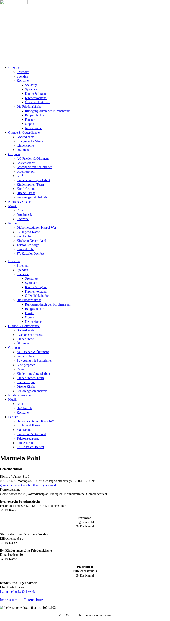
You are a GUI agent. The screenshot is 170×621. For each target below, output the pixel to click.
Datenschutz (33, 600)
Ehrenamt (23, 72)
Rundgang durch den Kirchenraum (47, 111)
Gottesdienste (25, 137)
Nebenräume (33, 128)
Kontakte (23, 80)
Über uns (14, 67)
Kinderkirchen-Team (30, 184)
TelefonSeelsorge (28, 245)
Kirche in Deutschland (31, 240)
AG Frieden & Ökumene (33, 158)
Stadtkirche (24, 236)
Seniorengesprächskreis (32, 197)
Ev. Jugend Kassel (29, 232)
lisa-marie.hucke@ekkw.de (17, 591)
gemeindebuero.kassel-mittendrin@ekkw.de (28, 485)
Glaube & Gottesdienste (24, 132)
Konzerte (23, 219)
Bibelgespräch (26, 171)
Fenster (29, 119)
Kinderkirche (25, 145)
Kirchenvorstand (36, 98)
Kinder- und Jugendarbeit (33, 180)
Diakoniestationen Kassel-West (37, 227)
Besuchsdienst (26, 163)
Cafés (20, 175)
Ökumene (23, 150)
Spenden (22, 76)
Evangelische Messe (30, 141)
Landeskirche (25, 249)
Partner (13, 223)
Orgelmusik (24, 214)
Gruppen (14, 154)
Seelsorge (31, 85)
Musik (12, 206)
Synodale (31, 89)
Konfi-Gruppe (26, 188)
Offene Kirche (26, 193)
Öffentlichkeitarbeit (37, 102)
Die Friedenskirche (29, 106)
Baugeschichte (34, 115)
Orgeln (29, 124)
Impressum (8, 600)
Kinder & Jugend (36, 93)
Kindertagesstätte (19, 201)
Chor (20, 210)
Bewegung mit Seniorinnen (34, 167)
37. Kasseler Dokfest (30, 253)
